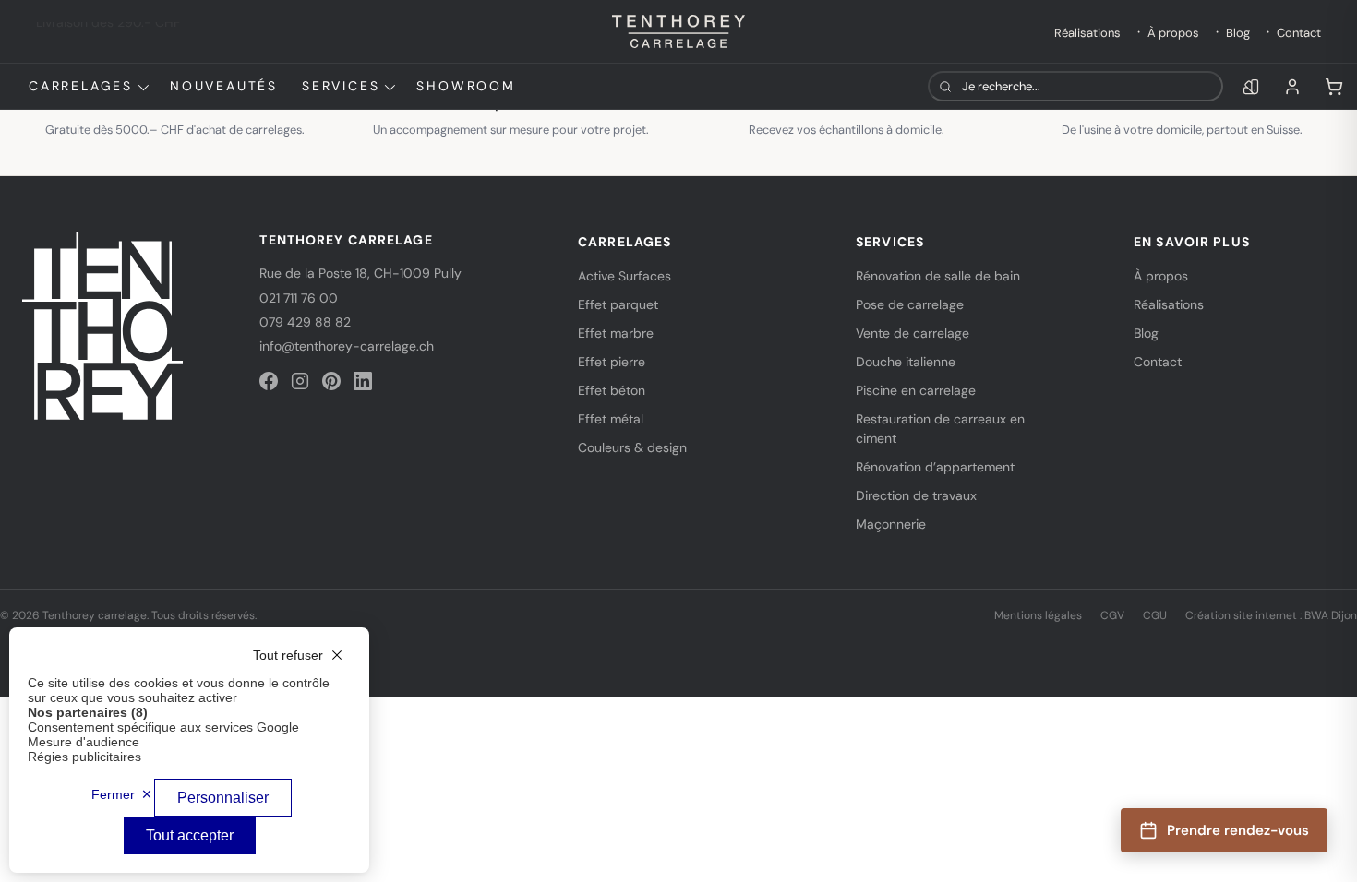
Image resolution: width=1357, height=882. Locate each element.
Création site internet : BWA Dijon (1271, 615)
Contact (1299, 33)
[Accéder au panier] (1334, 86)
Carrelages (81, 85)
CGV (1112, 615)
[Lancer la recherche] (945, 86)
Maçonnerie (891, 524)
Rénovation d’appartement (935, 467)
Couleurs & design (632, 447)
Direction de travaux (916, 495)
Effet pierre (611, 361)
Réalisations (1087, 33)
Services (340, 85)
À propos (1173, 33)
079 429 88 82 (305, 322)
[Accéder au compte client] (1292, 86)
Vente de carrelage (912, 333)
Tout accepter (190, 835)
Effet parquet (618, 304)
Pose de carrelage (910, 304)
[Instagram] (300, 381)
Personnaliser (223, 797)
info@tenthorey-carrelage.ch (346, 346)
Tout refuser (288, 655)
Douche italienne (905, 361)
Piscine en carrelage (916, 390)
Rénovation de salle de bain (938, 276)
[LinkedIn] (363, 381)
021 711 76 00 (298, 298)
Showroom (465, 85)
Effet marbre (616, 333)
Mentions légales (1038, 615)
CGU (1155, 615)
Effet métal (610, 419)
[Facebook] (268, 381)
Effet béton (611, 390)
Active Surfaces (624, 276)
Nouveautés (224, 85)
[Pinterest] (331, 381)
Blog (1238, 33)
